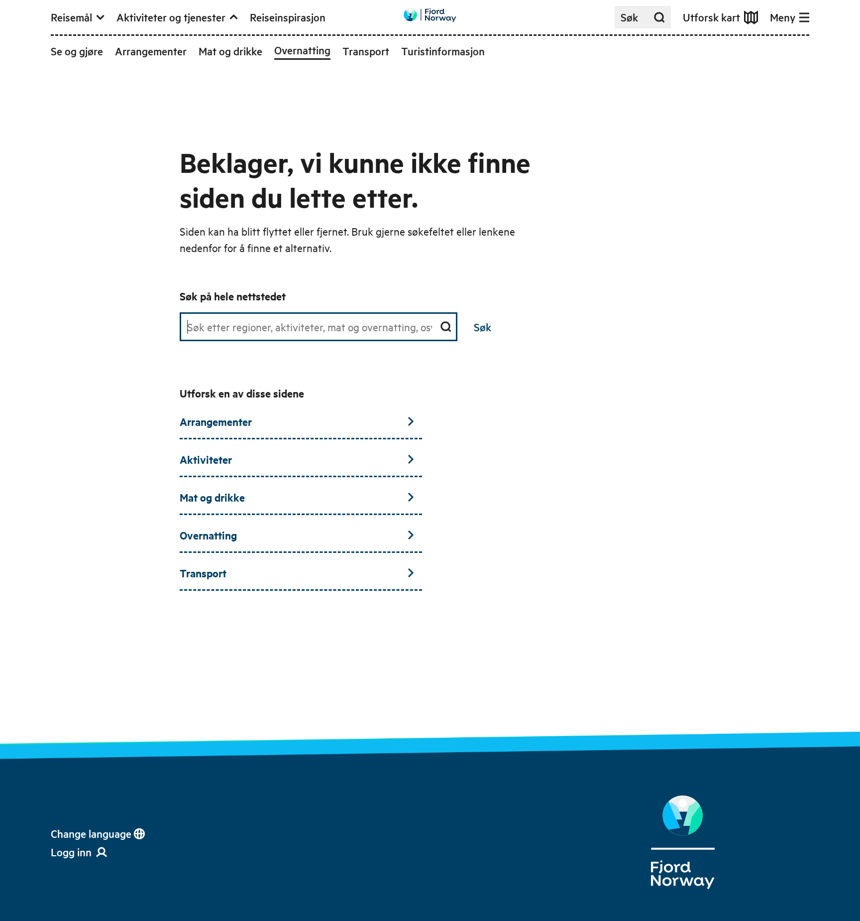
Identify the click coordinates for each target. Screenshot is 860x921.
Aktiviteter (206, 459)
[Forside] (682, 842)
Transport (203, 573)
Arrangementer (216, 421)
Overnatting (208, 535)
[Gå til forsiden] (430, 15)
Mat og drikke (212, 497)
